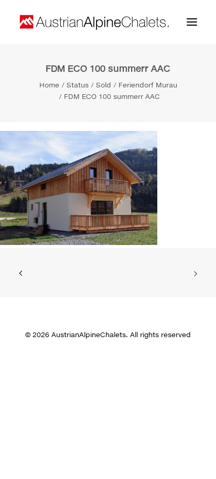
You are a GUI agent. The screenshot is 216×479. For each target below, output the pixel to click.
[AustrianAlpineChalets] (94, 22)
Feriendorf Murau (147, 85)
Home (49, 85)
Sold (103, 85)
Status (78, 85)
